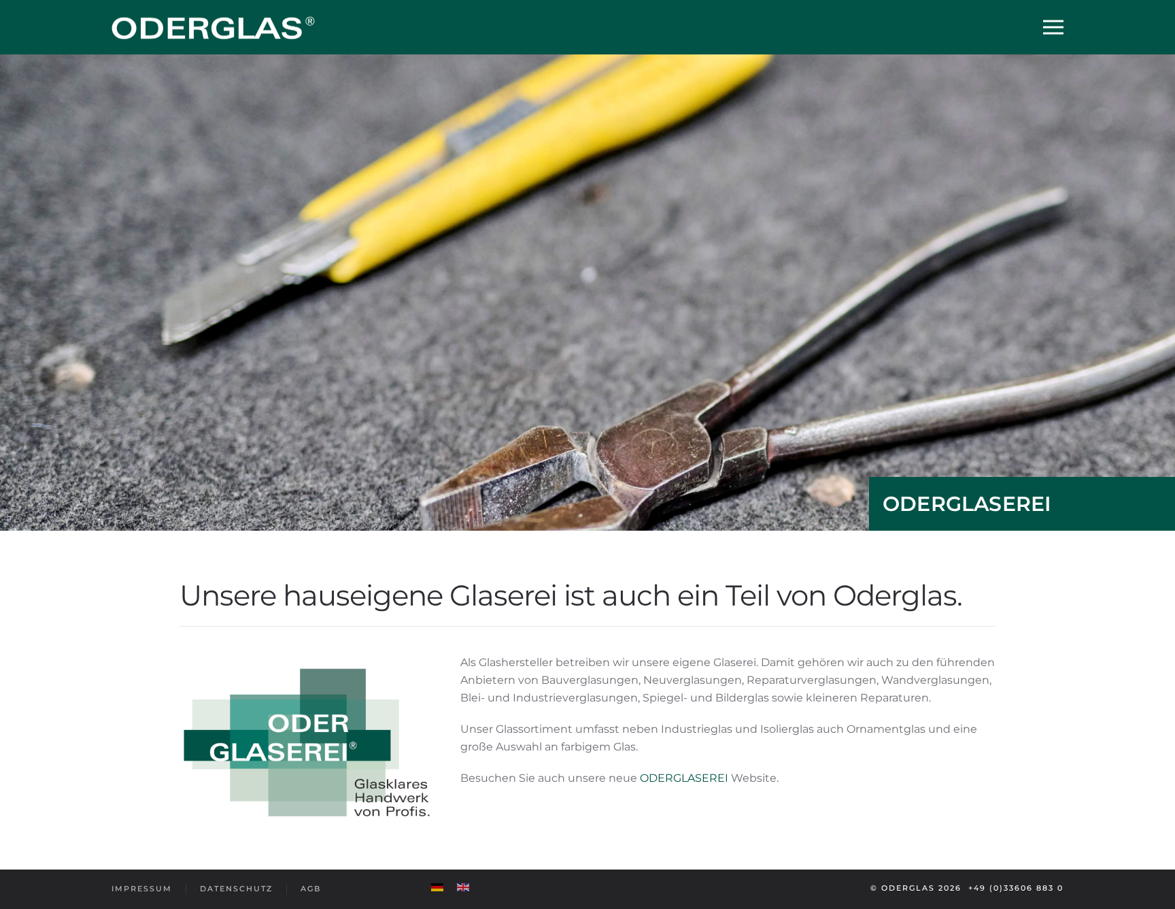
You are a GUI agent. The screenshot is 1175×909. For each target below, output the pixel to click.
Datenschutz (236, 888)
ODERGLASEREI (685, 778)
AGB (311, 888)
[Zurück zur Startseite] (214, 27)
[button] (1053, 27)
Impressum (142, 888)
